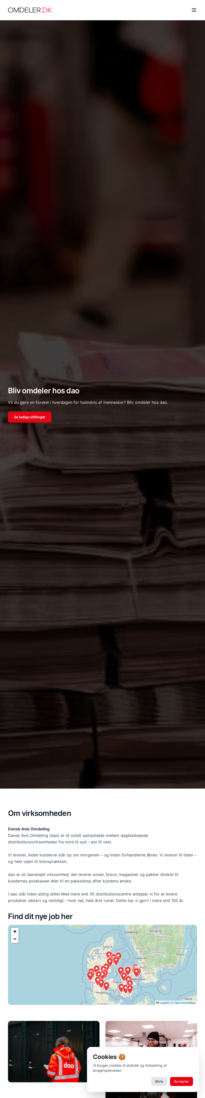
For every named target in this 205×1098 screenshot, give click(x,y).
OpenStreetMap (185, 1002)
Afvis (159, 1081)
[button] (90, 976)
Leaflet (164, 1002)
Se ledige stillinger (30, 417)
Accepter (181, 1081)
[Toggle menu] (194, 10)
